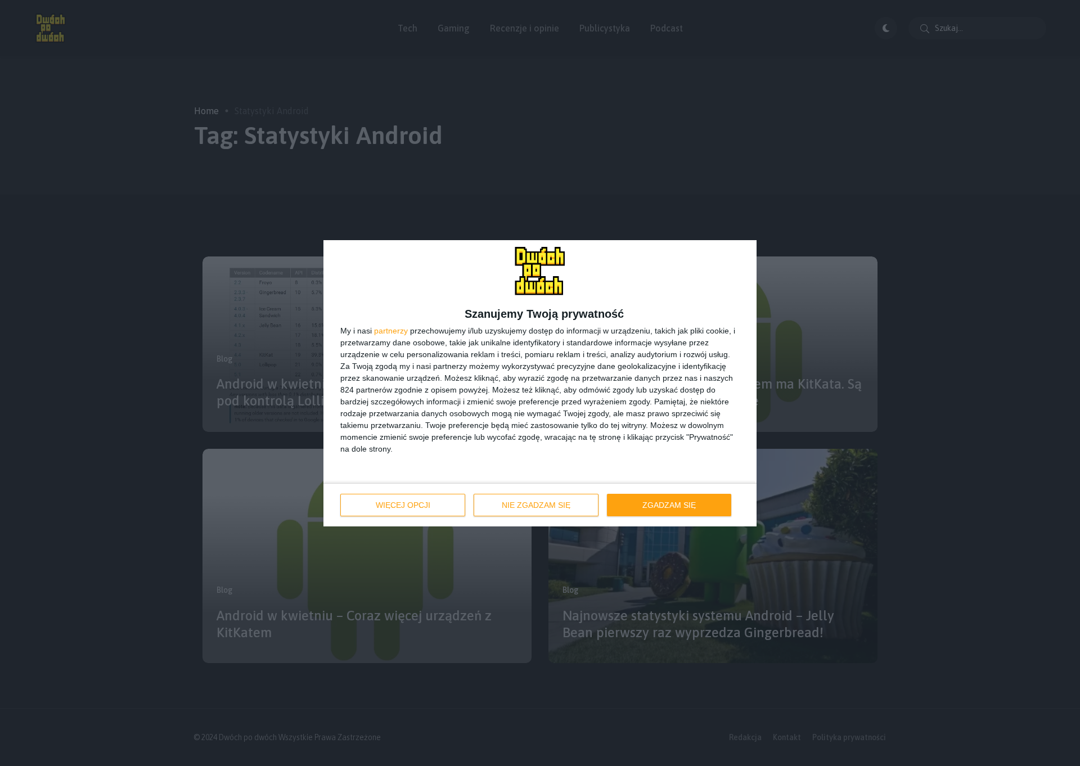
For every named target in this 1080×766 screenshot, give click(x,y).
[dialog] (540, 383)
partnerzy (391, 331)
